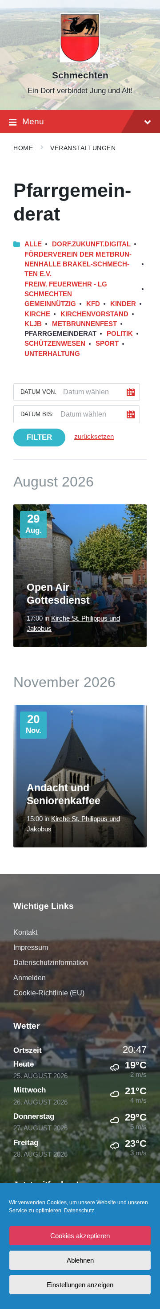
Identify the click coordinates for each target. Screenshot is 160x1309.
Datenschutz (79, 1210)
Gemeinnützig (50, 303)
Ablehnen (80, 1260)
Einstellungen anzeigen (80, 1285)
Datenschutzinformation (50, 962)
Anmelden (29, 978)
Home (23, 147)
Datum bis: (37, 414)
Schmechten (80, 75)
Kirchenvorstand (94, 314)
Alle (33, 244)
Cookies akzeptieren (80, 1235)
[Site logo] (80, 60)
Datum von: (38, 392)
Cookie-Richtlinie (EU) (48, 993)
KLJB (33, 323)
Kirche (37, 314)
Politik (120, 333)
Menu (33, 121)
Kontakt (25, 932)
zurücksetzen (94, 436)
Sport (107, 343)
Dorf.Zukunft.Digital (91, 244)
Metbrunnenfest (84, 323)
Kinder (123, 303)
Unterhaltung (52, 353)
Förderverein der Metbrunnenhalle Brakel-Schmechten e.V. (78, 264)
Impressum (30, 947)
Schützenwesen (54, 343)
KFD (93, 303)
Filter (39, 437)
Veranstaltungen (83, 147)
